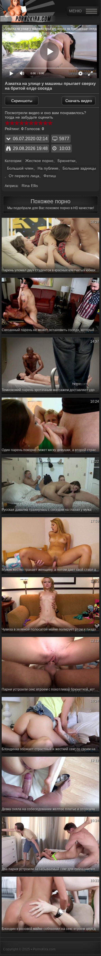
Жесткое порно (39, 160)
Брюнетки (66, 160)
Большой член (20, 168)
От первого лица (24, 176)
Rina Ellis (30, 185)
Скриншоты (21, 100)
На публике (48, 168)
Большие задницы (79, 168)
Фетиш (49, 176)
